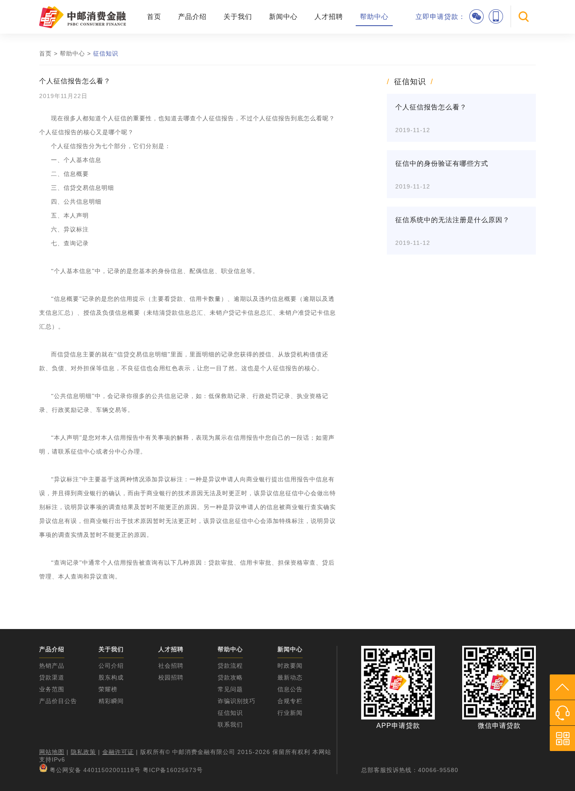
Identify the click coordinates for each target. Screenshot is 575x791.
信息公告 (290, 689)
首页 (154, 16)
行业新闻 (290, 712)
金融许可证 (118, 752)
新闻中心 (283, 16)
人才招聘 (328, 16)
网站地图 (51, 752)
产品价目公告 (58, 701)
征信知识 (105, 53)
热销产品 (51, 665)
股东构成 (111, 677)
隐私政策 (83, 752)
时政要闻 (290, 665)
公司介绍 (111, 665)
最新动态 (290, 677)
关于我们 (238, 16)
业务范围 (51, 689)
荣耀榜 (107, 689)
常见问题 (230, 689)
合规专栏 (290, 701)
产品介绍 (192, 16)
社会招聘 (171, 665)
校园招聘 (171, 677)
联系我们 (230, 724)
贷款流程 (230, 665)
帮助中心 (374, 16)
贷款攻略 (230, 677)
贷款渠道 (51, 677)
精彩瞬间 (111, 701)
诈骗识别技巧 (237, 701)
